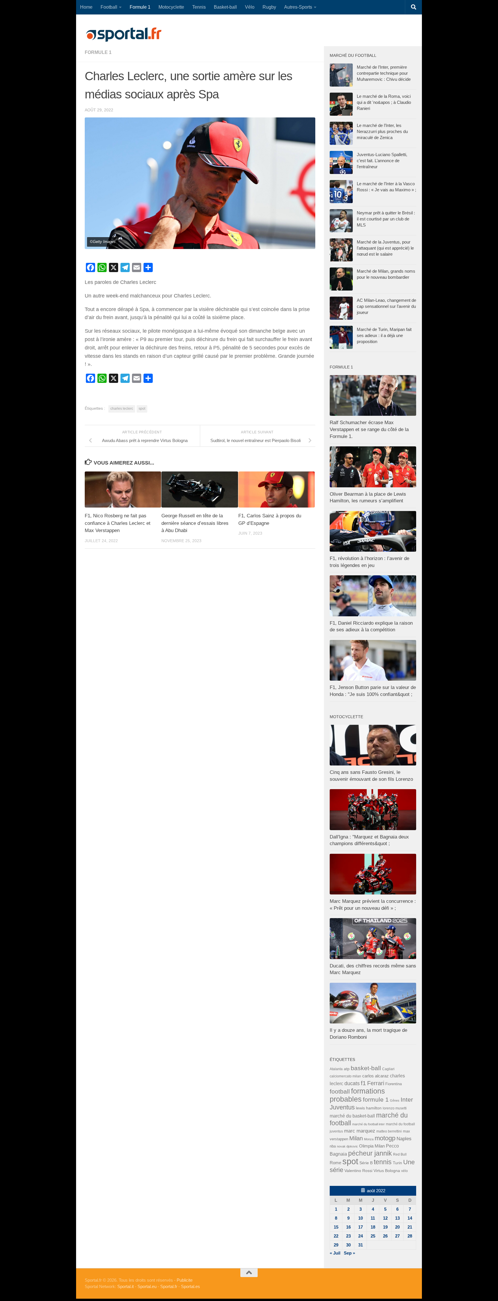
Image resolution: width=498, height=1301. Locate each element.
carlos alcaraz (375, 1075)
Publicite (185, 1280)
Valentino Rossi (358, 1170)
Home (86, 7)
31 (360, 1244)
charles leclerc (121, 409)
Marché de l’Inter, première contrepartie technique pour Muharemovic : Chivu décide (384, 73)
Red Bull (400, 1154)
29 (336, 1244)
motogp (385, 1138)
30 (348, 1244)
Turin (397, 1162)
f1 (363, 1083)
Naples (404, 1138)
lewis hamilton (369, 1108)
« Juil (335, 1253)
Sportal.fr (168, 1286)
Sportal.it (125, 1286)
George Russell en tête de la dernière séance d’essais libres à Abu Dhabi (195, 523)
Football (109, 7)
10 (360, 1218)
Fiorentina (393, 1084)
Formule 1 (140, 7)
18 (373, 1227)
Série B (366, 1163)
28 (410, 1235)
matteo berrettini (389, 1131)
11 (373, 1218)
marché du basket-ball (352, 1115)
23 (348, 1235)
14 (410, 1218)
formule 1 (98, 52)
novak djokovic (347, 1146)
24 (360, 1235)
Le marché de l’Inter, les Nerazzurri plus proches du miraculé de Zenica (382, 131)
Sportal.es (190, 1286)
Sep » (349, 1253)
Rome (335, 1162)
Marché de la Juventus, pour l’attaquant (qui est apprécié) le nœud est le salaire (385, 248)
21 (410, 1227)
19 (385, 1227)
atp (347, 1068)
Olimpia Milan (372, 1146)
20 (397, 1227)
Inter (407, 1099)
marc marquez (359, 1131)
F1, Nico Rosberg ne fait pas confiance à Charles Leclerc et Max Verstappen (117, 523)
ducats (352, 1083)
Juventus (342, 1107)
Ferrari (375, 1083)
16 (348, 1227)
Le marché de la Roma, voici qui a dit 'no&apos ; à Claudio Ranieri (384, 102)
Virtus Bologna (386, 1170)
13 (397, 1218)
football (340, 1091)
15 (336, 1227)
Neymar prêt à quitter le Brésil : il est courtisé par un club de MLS (386, 218)
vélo (404, 1171)
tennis (383, 1162)
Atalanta (336, 1069)
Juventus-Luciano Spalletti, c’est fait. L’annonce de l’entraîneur (382, 160)
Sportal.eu (146, 1286)
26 (385, 1235)
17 (360, 1227)
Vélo (249, 7)
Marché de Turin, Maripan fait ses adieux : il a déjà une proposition (384, 335)
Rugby (269, 7)
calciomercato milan (345, 1076)
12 (385, 1218)
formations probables (357, 1095)
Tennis (199, 7)
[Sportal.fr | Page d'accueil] (124, 34)
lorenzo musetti (395, 1108)
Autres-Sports (298, 7)
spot (142, 409)
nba (333, 1146)
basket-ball (366, 1068)
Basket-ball (225, 7)
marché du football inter (368, 1124)
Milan (356, 1138)
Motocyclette (171, 7)
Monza (368, 1139)
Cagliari (388, 1069)
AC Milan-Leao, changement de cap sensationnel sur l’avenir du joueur (386, 306)
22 (336, 1235)
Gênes (394, 1100)
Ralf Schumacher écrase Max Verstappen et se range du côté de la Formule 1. (369, 429)
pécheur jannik (370, 1153)
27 (397, 1235)
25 (373, 1235)
